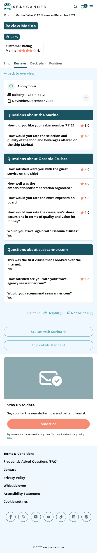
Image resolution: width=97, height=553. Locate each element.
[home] (5, 15)
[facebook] (11, 517)
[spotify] (86, 517)
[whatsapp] (23, 517)
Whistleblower (15, 485)
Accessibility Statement (22, 493)
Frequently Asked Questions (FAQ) (31, 461)
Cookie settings (16, 501)
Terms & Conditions (19, 453)
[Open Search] (75, 7)
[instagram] (36, 517)
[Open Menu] (91, 7)
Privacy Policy (14, 478)
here (9, 437)
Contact (10, 469)
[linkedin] (74, 517)
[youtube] (48, 517)
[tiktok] (61, 517)
